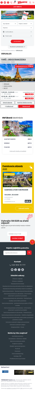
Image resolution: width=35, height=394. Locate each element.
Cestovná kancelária (8, 50)
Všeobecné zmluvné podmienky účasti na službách (17, 288)
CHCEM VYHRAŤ (17, 238)
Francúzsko (5, 62)
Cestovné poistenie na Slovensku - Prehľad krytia (18, 312)
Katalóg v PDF (17, 356)
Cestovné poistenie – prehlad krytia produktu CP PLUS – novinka (17, 304)
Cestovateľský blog (17, 353)
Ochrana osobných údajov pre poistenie (17, 322)
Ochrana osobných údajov (17, 324)
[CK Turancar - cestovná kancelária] (22, 2)
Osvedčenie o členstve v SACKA (17, 338)
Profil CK (17, 348)
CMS (21, 388)
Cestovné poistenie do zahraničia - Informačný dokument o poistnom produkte (17, 295)
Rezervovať (26, 106)
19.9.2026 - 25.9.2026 (11, 194)
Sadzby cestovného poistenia (17, 301)
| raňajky (9, 93)
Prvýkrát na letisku (17, 343)
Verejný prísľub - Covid (17, 327)
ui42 (31, 388)
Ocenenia (17, 351)
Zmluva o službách (17, 281)
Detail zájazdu (7, 102)
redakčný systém (11, 388)
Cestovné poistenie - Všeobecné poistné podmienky (17, 291)
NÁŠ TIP (5, 88)
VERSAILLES (19, 50)
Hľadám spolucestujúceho (17, 346)
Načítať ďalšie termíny (24, 102)
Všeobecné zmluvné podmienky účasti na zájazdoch (18, 286)
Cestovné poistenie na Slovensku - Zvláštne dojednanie (17, 315)
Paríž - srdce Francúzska (13, 59)
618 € (28, 201)
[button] (22, 17)
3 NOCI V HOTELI (8, 86)
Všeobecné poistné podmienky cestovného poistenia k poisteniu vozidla (17, 318)
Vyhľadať (17, 41)
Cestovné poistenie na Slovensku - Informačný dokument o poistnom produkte (17, 309)
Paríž (13, 62)
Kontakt (17, 262)
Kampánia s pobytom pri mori (16, 190)
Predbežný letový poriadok (17, 358)
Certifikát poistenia (17, 336)
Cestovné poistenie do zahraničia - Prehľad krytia (17, 298)
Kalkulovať (9, 106)
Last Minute (17, 7)
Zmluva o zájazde (18, 278)
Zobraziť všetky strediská (18, 151)
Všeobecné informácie (17, 283)
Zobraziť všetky (24, 208)
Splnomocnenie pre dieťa (17, 341)
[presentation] (2, 73)
